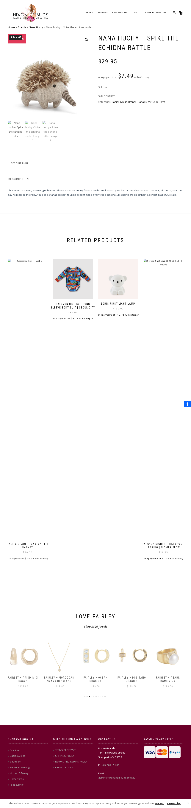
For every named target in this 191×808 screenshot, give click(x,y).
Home (11, 27)
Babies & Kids (119, 102)
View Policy (174, 803)
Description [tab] (19, 163)
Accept (159, 803)
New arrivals (119, 12)
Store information (155, 12)
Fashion (14, 750)
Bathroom (15, 761)
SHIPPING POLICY (64, 755)
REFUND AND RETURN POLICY (71, 761)
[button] (86, 39)
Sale (136, 12)
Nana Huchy (36, 27)
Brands (102, 12)
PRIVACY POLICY (64, 767)
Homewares (17, 779)
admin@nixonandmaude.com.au (116, 777)
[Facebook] (187, 404)
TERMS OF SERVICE (65, 750)
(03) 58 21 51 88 (110, 765)
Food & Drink (17, 784)
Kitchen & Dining (19, 773)
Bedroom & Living (19, 767)
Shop (88, 12)
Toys (162, 102)
